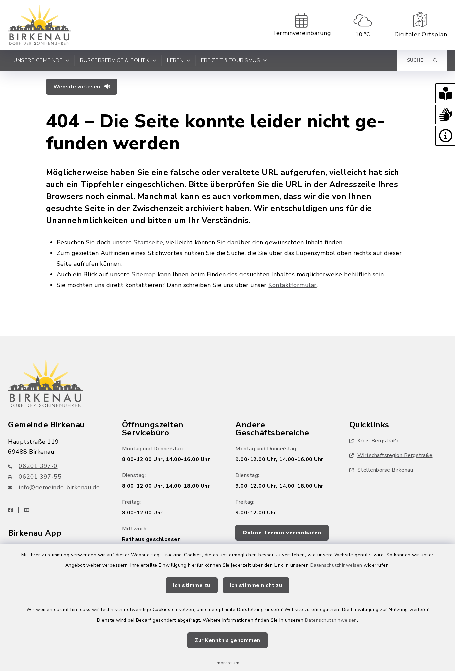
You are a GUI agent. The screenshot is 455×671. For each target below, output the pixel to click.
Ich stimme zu (191, 585)
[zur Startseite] (39, 25)
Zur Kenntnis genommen (227, 640)
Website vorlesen (77, 86)
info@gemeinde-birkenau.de (59, 487)
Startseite (148, 242)
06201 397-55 (40, 477)
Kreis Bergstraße (378, 440)
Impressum (228, 663)
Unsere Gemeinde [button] (38, 60)
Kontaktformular (292, 285)
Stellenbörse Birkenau (385, 470)
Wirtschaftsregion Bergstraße (395, 455)
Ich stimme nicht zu (256, 585)
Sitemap (144, 274)
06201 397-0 (38, 466)
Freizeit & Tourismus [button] (230, 60)
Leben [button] (175, 60)
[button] (445, 93)
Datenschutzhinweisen (336, 565)
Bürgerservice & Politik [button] (115, 60)
